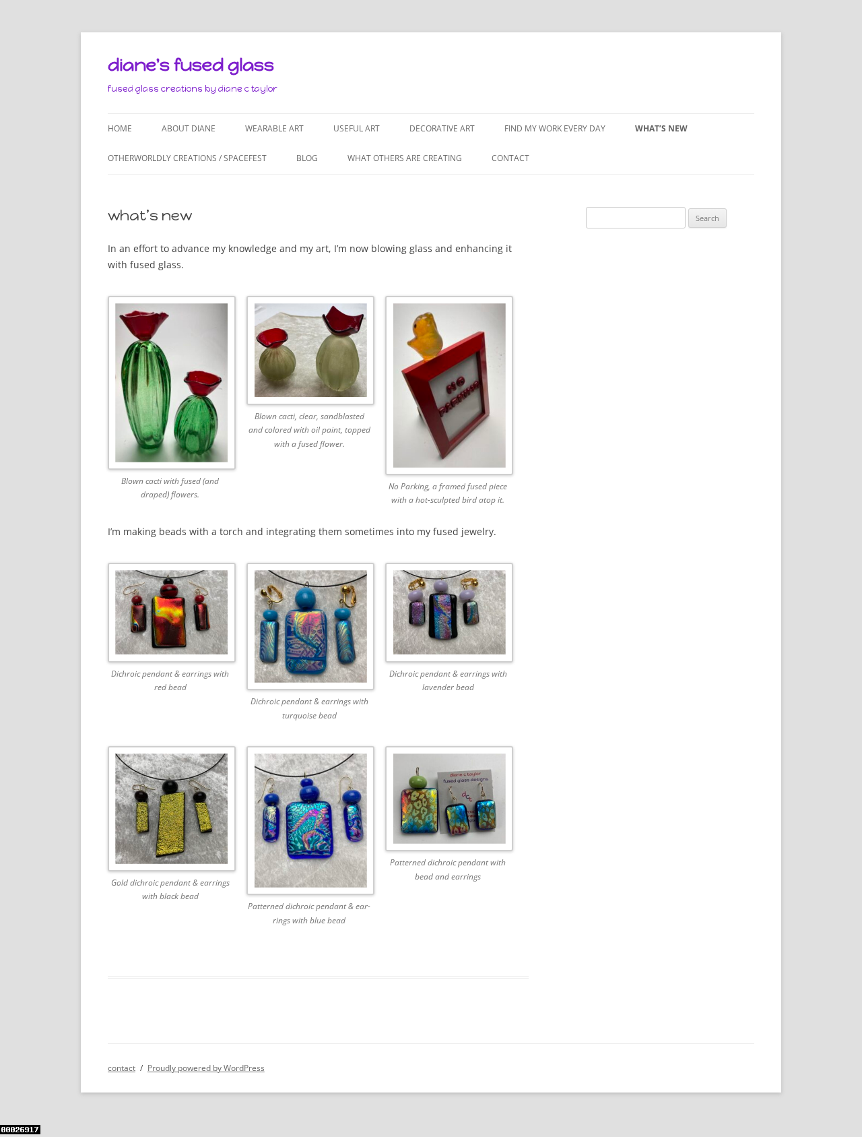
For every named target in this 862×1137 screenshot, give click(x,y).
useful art (356, 128)
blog (307, 158)
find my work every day (554, 128)
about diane (189, 128)
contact (510, 158)
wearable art (274, 128)
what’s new (661, 128)
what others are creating (404, 158)
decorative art (442, 128)
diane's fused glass (191, 64)
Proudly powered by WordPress (206, 1068)
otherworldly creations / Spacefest (187, 158)
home (120, 128)
